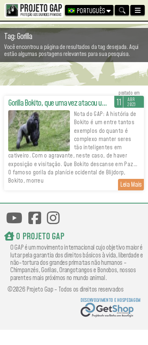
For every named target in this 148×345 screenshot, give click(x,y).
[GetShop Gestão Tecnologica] (110, 311)
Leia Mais (131, 184)
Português (90, 11)
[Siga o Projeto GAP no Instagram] (53, 218)
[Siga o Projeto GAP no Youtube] (14, 218)
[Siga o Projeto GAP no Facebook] (34, 218)
